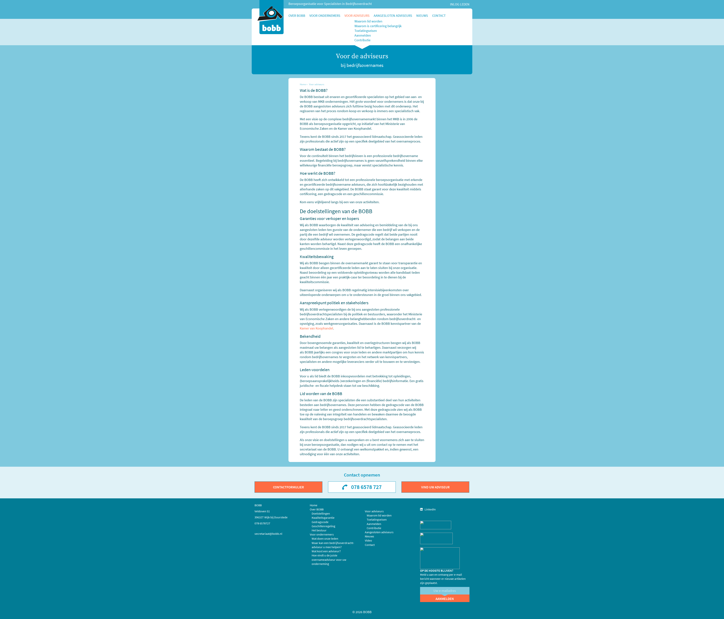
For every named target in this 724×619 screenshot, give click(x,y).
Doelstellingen (321, 513)
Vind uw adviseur (435, 487)
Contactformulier (288, 487)
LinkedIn (430, 509)
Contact (439, 15)
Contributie (362, 40)
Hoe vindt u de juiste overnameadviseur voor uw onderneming (329, 559)
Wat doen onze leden (325, 538)
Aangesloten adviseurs (393, 15)
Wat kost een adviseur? (326, 551)
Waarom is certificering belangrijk (378, 26)
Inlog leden (459, 4)
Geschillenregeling (323, 526)
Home (303, 84)
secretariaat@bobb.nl (268, 533)
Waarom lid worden (368, 21)
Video (368, 540)
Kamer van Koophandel (316, 328)
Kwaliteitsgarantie (323, 517)
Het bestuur (319, 530)
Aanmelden (362, 35)
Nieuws (422, 15)
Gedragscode (320, 522)
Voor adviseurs (357, 15)
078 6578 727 (366, 486)
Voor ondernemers (324, 15)
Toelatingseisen (365, 30)
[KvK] (435, 525)
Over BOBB (296, 15)
